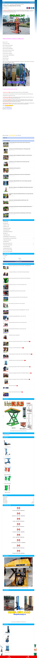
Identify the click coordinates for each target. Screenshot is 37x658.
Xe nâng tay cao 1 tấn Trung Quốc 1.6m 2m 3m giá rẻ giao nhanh (19, 161)
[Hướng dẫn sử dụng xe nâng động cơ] (6, 337)
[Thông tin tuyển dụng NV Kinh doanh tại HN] (6, 394)
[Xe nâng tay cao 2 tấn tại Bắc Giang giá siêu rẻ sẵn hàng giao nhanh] (6, 151)
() (32, 2)
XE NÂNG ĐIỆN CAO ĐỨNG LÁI (7, 231)
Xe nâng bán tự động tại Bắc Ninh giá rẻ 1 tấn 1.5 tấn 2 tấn (17, 316)
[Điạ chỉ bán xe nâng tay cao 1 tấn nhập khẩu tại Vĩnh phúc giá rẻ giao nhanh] (6, 189)
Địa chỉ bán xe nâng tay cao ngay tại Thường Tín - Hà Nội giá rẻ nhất (19, 341)
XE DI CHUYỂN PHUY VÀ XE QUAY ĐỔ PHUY (9, 238)
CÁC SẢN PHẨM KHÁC (6, 246)
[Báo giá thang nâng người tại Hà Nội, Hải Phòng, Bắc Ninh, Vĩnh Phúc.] (6, 369)
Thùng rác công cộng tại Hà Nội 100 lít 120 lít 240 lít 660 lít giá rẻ (18, 297)
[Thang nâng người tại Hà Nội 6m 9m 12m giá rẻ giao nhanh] (6, 331)
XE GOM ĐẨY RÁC (6, 241)
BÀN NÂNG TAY (5, 233)
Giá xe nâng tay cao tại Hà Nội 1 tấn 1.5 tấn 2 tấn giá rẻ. (17, 303)
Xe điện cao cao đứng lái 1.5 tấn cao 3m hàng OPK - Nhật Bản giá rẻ (19, 379)
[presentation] (3, 416)
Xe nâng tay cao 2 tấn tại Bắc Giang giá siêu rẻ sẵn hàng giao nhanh (19, 148)
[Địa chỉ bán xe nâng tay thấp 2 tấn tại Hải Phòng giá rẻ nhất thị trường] (6, 215)
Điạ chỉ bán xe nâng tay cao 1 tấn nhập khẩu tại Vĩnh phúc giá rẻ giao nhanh (21, 187)
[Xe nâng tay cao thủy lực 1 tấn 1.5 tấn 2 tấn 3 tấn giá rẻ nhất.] (6, 287)
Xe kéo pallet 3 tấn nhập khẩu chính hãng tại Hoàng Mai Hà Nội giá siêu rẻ (20, 206)
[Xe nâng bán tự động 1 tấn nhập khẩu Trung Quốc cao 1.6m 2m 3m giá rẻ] (6, 157)
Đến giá (20, 258)
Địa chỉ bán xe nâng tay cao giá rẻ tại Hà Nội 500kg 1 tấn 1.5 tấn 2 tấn (19, 309)
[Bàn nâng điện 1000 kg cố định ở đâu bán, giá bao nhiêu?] (6, 293)
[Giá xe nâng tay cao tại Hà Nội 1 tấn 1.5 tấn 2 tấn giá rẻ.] (6, 306)
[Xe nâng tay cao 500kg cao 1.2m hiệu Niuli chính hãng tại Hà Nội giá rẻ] (6, 274)
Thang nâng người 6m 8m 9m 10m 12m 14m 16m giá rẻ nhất (17, 322)
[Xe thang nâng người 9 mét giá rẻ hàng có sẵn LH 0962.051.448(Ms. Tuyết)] (6, 356)
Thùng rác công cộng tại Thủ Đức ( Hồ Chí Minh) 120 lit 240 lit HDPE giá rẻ (19, 278)
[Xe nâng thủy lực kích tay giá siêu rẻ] (6, 170)
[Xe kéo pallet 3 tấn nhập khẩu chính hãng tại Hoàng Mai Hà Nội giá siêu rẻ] (6, 209)
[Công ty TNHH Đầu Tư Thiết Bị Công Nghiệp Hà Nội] (18, 0)
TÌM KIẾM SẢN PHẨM (18, 261)
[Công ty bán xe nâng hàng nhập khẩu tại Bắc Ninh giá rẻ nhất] (6, 202)
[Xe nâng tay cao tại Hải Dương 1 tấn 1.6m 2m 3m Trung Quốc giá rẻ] (6, 177)
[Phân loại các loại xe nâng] (6, 388)
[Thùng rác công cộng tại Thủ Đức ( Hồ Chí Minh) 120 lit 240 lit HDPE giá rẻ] (6, 280)
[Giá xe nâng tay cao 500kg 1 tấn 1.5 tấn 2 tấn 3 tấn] (18, 606)
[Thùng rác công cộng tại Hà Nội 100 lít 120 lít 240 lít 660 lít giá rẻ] (6, 299)
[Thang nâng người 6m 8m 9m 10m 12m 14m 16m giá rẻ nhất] (6, 325)
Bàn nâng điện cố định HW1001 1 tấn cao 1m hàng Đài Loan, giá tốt (18, 587)
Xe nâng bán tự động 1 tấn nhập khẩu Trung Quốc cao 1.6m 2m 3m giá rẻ (20, 155)
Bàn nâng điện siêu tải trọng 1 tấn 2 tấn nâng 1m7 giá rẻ (18, 430)
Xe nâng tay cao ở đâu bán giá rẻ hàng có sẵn (15, 347)
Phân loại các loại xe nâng (12, 385)
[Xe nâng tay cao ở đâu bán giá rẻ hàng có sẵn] (6, 350)
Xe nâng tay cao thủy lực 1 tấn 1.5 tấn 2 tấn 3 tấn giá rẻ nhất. (17, 284)
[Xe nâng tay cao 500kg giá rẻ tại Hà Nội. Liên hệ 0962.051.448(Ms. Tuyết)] (6, 375)
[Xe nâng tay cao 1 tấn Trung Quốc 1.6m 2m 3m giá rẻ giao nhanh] (6, 164)
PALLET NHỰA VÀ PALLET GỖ (7, 243)
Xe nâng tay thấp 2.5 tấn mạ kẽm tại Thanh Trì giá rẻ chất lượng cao (19, 142)
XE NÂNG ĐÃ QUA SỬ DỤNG (7, 248)
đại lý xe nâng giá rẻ (7, 434)
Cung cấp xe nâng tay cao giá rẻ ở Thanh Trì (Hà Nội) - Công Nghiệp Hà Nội (20, 265)
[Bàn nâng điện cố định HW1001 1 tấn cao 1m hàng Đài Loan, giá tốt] (18, 572)
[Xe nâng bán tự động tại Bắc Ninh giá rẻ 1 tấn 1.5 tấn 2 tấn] (6, 318)
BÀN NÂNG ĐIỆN (5, 221)
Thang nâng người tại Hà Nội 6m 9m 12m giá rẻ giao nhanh (17, 328)
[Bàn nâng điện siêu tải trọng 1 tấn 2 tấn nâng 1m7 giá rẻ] (18, 415)
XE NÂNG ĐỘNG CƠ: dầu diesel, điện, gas (9, 236)
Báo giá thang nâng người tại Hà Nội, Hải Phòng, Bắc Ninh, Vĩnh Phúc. (19, 366)
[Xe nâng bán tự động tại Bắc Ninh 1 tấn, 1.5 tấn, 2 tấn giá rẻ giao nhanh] (6, 183)
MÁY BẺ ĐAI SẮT (5, 223)
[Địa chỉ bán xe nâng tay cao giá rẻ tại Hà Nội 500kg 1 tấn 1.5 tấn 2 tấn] (6, 312)
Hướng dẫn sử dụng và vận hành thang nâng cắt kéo (16, 360)
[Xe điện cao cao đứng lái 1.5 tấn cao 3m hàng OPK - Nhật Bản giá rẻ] (6, 381)
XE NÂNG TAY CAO (6, 226)
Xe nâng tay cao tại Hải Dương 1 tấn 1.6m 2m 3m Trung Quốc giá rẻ (19, 174)
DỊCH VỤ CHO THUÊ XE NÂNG (7, 251)
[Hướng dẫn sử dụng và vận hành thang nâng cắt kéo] (6, 362)
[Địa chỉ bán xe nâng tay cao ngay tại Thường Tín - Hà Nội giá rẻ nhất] (6, 343)
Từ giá (4, 258)
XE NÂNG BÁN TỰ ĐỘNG (7, 228)
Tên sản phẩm (5, 255)
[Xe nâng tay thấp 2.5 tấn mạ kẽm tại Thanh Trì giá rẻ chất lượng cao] (6, 144)
